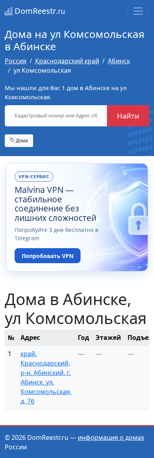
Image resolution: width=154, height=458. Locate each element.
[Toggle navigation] (138, 11)
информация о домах (111, 437)
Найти (128, 116)
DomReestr (39, 11)
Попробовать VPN (47, 256)
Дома (21, 140)
